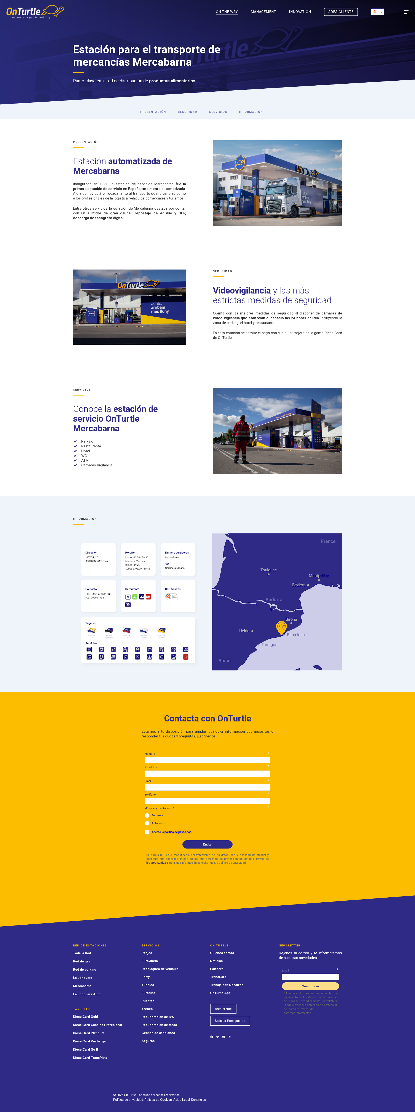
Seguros (148, 1041)
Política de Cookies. (159, 1100)
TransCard (218, 977)
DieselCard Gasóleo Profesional (97, 1025)
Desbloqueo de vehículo (160, 969)
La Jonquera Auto (87, 994)
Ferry (146, 977)
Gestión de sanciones (158, 1033)
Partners (216, 969)
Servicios (218, 111)
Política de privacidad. (129, 1100)
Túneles (148, 985)
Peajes (147, 953)
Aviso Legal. (182, 1100)
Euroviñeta (150, 961)
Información (251, 111)
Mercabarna (82, 986)
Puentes (148, 1001)
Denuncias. (199, 1100)
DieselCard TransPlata (90, 1058)
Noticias (216, 961)
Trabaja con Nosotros (226, 985)
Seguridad (187, 111)
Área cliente (223, 1009)
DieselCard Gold (85, 1017)
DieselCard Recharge (89, 1041)
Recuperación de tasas (159, 1025)
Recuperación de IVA (158, 1017)
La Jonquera (82, 978)
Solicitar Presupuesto (230, 1021)
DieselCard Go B (85, 1049)
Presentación (153, 111)
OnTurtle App (220, 993)
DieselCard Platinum (88, 1033)
